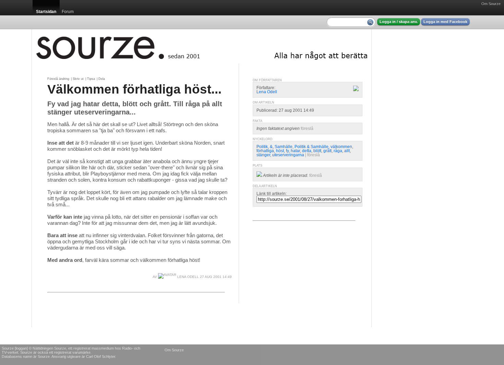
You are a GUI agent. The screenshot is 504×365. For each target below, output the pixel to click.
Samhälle (283, 146)
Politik (262, 146)
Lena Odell (187, 277)
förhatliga (265, 150)
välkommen (341, 146)
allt (347, 150)
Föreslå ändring (58, 79)
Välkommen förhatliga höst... (134, 89)
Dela (101, 79)
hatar (295, 150)
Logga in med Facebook (445, 22)
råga (338, 150)
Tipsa (91, 79)
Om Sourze (491, 4)
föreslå (307, 128)
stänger (263, 155)
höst (280, 150)
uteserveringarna (288, 155)
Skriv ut (78, 79)
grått (327, 150)
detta (306, 150)
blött (317, 150)
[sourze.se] (202, 46)
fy (287, 150)
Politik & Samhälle (311, 146)
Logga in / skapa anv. (399, 22)
